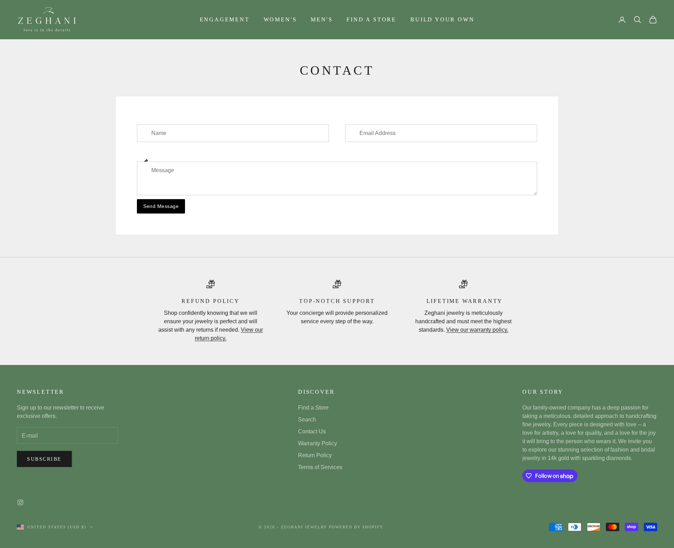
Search (307, 419)
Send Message (161, 206)
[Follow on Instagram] (20, 502)
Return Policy (315, 455)
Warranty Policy (317, 443)
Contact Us (312, 431)
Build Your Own (442, 19)
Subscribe (44, 459)
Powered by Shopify (356, 527)
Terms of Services (320, 467)
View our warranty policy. (477, 330)
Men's (321, 19)
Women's (280, 19)
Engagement (225, 19)
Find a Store (371, 19)
